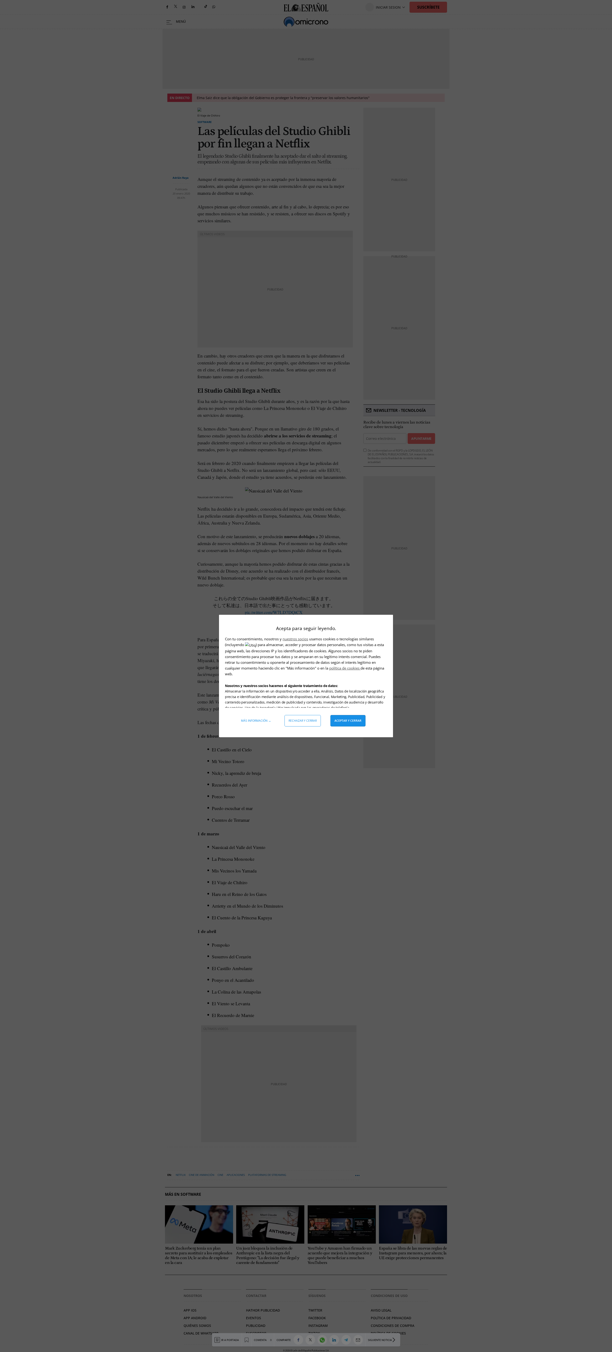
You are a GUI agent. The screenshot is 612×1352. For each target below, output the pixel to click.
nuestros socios (295, 639)
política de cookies (345, 668)
